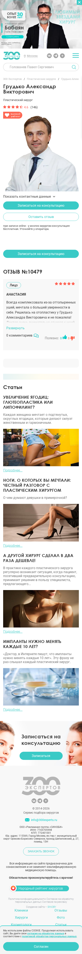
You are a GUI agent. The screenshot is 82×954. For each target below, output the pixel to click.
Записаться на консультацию (41, 205)
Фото (61, 917)
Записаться (41, 756)
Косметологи (21, 925)
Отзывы (60, 910)
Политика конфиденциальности (27, 899)
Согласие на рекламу (54, 901)
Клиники (21, 910)
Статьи (60, 925)
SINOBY (52, 906)
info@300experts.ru (44, 820)
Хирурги (21, 917)
